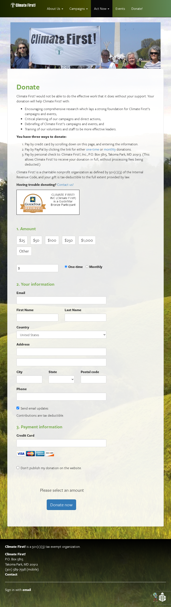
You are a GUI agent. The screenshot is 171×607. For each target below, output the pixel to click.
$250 (69, 240)
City (19, 371)
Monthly (95, 266)
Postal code (90, 371)
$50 (36, 240)
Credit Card (25, 435)
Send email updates (34, 408)
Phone (21, 388)
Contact (11, 574)
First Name (25, 309)
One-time (75, 266)
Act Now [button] (100, 8)
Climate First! (15, 546)
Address (23, 344)
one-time (92, 149)
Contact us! (65, 184)
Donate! (137, 8)
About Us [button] (54, 8)
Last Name (73, 309)
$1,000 (87, 240)
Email (20, 292)
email (27, 589)
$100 (52, 240)
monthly (110, 149)
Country (22, 327)
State (53, 371)
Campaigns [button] (77, 8)
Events (120, 8)
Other (24, 251)
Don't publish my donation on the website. (51, 467)
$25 (22, 240)
